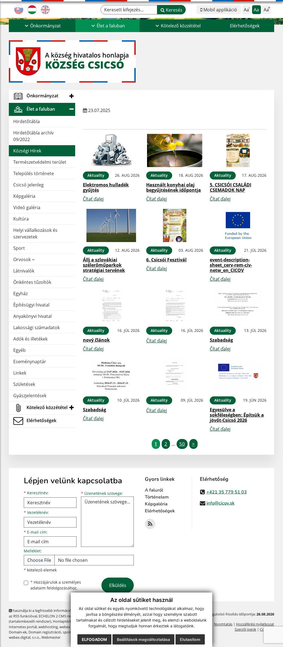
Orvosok (22, 259)
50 (182, 444)
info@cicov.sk (220, 503)
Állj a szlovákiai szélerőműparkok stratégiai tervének (104, 265)
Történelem (157, 497)
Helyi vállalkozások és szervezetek (35, 233)
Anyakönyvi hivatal (32, 316)
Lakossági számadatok (36, 327)
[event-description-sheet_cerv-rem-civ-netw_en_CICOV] (238, 225)
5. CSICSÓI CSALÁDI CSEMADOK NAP (230, 187)
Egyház (20, 293)
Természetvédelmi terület (39, 162)
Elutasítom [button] (190, 639)
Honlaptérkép (64, 621)
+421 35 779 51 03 (226, 492)
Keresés (173, 10)
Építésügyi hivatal (31, 305)
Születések (24, 384)
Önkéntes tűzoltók (32, 282)
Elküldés (117, 585)
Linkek (19, 373)
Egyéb (19, 350)
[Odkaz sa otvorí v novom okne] (150, 524)
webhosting (48, 626)
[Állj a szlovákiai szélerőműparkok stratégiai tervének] (111, 225)
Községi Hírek (27, 151)
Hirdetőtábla (26, 121)
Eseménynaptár (29, 361)
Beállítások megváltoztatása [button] (143, 639)
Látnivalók (23, 271)
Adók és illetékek (30, 339)
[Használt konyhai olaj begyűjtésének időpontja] (174, 150)
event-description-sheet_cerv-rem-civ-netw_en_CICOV (231, 265)
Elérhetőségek (245, 26)
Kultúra (21, 219)
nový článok (96, 340)
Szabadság (221, 340)
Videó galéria (26, 207)
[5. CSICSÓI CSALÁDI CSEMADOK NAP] (238, 150)
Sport (19, 248)
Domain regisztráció (44, 632)
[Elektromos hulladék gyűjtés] (111, 150)
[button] (42, 25)
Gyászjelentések (29, 396)
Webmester (51, 637)
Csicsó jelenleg (28, 185)
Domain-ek (18, 632)
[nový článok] (111, 305)
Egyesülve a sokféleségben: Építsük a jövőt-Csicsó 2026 (237, 415)
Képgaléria (24, 196)
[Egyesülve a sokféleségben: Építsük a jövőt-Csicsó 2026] (238, 375)
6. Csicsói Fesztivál (166, 260)
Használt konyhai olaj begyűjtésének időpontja (173, 187)
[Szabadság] (238, 305)
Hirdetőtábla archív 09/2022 (33, 136)
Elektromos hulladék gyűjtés (106, 187)
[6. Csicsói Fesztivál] (174, 225)
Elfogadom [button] (94, 639)
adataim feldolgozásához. (54, 588)
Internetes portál (23, 626)
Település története (33, 173)
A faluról (154, 490)
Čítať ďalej (93, 199)
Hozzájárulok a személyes (55, 585)
